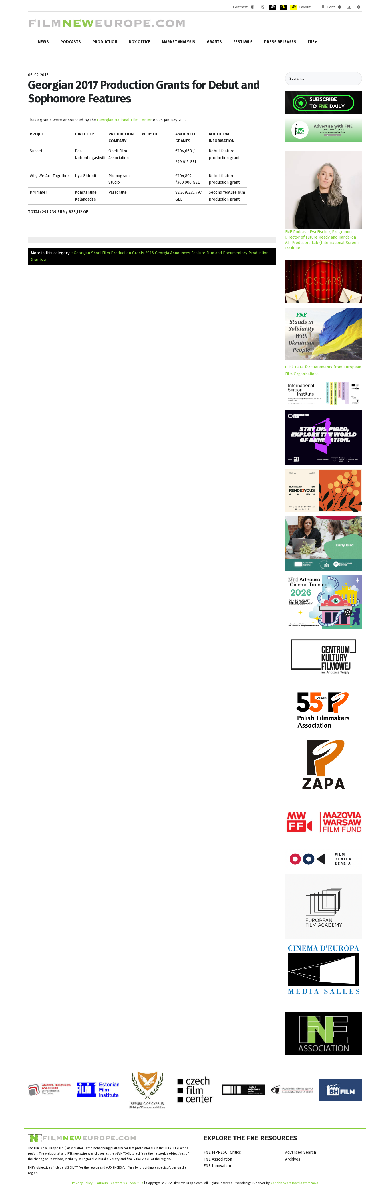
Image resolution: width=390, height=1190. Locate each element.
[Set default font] (349, 7)
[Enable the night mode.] (262, 7)
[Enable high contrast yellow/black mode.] (294, 7)
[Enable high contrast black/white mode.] (273, 7)
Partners (102, 1183)
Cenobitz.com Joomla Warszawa (294, 1183)
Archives (292, 1159)
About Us (136, 1183)
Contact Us (119, 1183)
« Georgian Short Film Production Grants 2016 (112, 253)
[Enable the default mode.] (252, 7)
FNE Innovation (217, 1165)
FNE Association (218, 1159)
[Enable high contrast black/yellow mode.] (283, 7)
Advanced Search (300, 1152)
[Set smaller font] (339, 7)
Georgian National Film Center (124, 120)
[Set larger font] (358, 7)
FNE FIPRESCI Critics (222, 1152)
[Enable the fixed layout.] (314, 7)
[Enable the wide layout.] (323, 7)
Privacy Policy (82, 1183)
